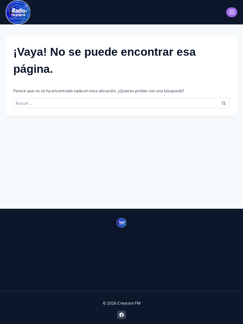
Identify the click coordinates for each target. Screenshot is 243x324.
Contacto (14, 264)
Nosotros (14, 256)
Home (11, 247)
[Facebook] (121, 314)
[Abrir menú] (231, 12)
